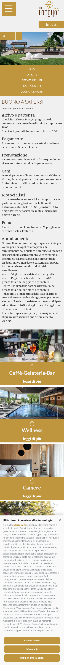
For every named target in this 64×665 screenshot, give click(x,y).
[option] (32, 48)
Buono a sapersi (32, 91)
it (18, 35)
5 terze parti (20, 525)
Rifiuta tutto (32, 649)
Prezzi (32, 68)
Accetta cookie (32, 640)
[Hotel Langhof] (49, 9)
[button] (59, 520)
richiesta (51, 25)
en (12, 35)
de (4, 35)
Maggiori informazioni (32, 657)
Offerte (32, 74)
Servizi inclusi (32, 80)
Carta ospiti (32, 85)
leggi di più (32, 381)
